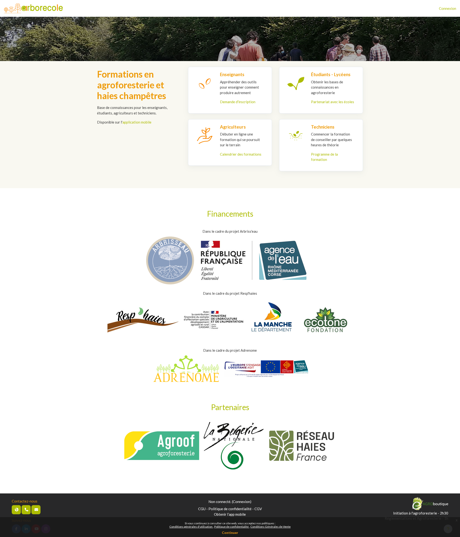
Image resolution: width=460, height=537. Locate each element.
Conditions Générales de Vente (270, 526)
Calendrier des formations (240, 154)
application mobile (136, 122)
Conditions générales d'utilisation (191, 526)
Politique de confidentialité (231, 526)
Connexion (447, 8)
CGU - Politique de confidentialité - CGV (230, 509)
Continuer (230, 533)
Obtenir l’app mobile (230, 514)
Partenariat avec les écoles (332, 102)
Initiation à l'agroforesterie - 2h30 (420, 513)
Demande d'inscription (237, 102)
